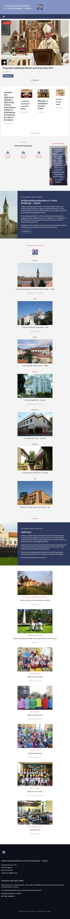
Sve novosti (34, 139)
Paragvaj (35, 450)
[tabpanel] (35, 51)
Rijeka (35, 343)
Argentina (35, 415)
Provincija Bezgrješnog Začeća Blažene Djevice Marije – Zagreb (35, 295)
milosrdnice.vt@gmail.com (9, 878)
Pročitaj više (7, 81)
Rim (35, 484)
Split (35, 304)
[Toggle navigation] (6, 16)
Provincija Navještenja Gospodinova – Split (35, 333)
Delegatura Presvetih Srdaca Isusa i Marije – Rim (35, 513)
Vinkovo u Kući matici (13, 68)
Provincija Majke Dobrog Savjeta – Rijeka (35, 371)
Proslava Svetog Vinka (59, 107)
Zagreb (35, 266)
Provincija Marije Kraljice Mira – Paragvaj (35, 478)
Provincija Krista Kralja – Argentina (35, 444)
